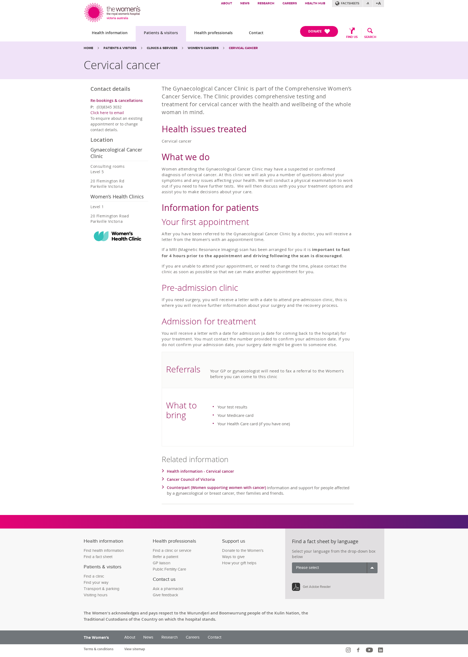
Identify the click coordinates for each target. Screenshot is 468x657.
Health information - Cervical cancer (200, 471)
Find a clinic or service (172, 551)
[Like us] (359, 650)
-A (367, 3)
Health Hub (315, 3)
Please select (307, 567)
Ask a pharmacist (168, 589)
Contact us (164, 579)
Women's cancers (203, 48)
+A (378, 3)
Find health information (104, 551)
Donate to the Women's (243, 551)
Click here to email (107, 112)
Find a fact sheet (98, 557)
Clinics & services (162, 48)
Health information (110, 32)
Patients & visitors (161, 32)
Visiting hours (96, 595)
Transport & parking (101, 589)
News (244, 3)
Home (88, 48)
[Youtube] (370, 650)
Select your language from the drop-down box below (333, 554)
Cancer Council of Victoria (191, 479)
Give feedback (165, 595)
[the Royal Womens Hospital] (113, 11)
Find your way (96, 583)
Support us (233, 541)
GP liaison (161, 563)
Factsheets (350, 3)
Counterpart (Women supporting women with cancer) (217, 487)
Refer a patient (165, 557)
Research (266, 3)
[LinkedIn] (381, 650)
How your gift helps (239, 563)
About (226, 3)
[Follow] (349, 650)
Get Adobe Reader (317, 587)
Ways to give (233, 557)
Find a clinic (94, 576)
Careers (289, 3)
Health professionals (213, 32)
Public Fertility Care (169, 569)
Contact (256, 32)
